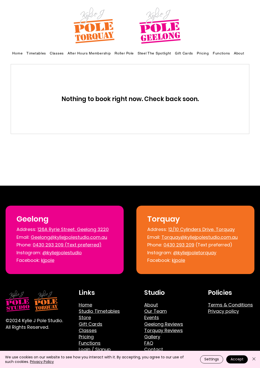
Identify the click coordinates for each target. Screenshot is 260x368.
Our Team (155, 311)
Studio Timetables (99, 311)
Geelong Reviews (163, 324)
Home (85, 305)
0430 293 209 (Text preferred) (67, 245)
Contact (153, 349)
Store (85, 317)
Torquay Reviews (163, 330)
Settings (211, 359)
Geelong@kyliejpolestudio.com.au (69, 237)
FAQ (148, 343)
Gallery (152, 337)
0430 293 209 (179, 245)
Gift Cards (90, 324)
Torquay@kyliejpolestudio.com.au (199, 237)
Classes (88, 330)
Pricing (86, 337)
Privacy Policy (42, 361)
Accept (237, 359)
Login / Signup (95, 349)
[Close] (254, 359)
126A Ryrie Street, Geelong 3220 (73, 229)
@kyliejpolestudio (62, 252)
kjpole (47, 260)
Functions (90, 343)
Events (151, 317)
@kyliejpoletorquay (194, 252)
